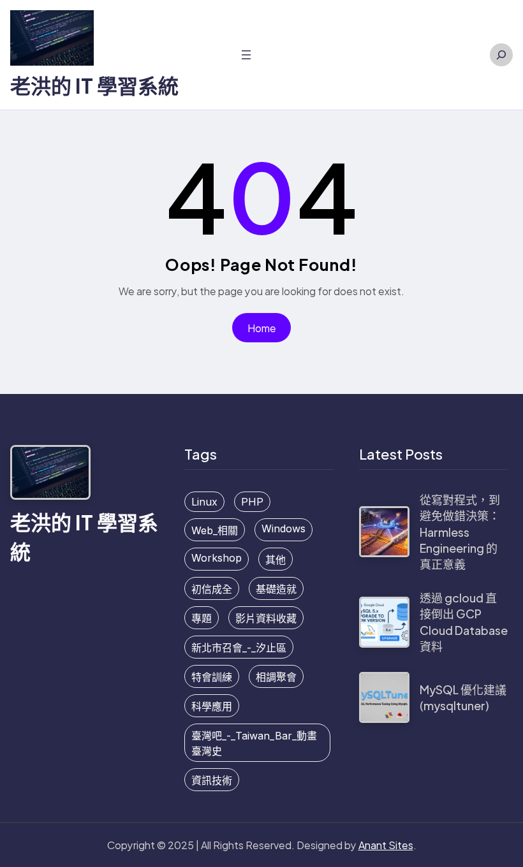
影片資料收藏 (266, 618)
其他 (275, 559)
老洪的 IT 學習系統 (94, 85)
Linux (204, 501)
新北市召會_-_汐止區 (238, 647)
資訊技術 (211, 780)
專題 (201, 618)
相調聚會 (276, 677)
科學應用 (211, 706)
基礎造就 (276, 589)
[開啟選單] (246, 54)
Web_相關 (214, 530)
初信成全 (211, 589)
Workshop (216, 557)
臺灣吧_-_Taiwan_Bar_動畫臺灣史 (254, 743)
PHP (252, 501)
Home (261, 328)
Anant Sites (385, 845)
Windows (284, 528)
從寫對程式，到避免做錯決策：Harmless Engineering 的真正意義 (460, 531)
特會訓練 (211, 677)
